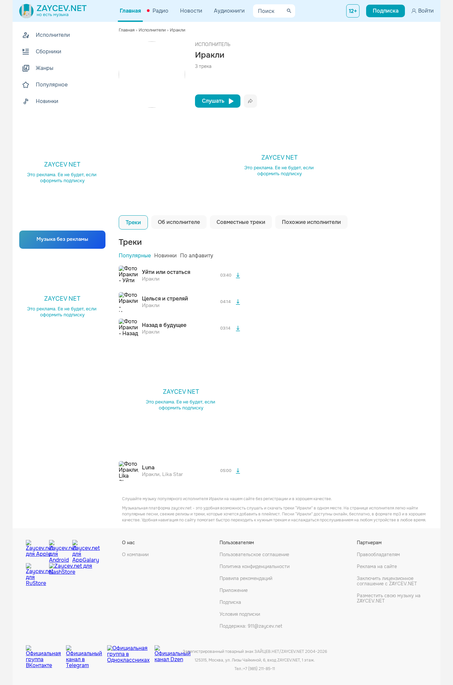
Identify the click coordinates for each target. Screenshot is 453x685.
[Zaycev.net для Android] (59, 550)
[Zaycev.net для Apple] (36, 550)
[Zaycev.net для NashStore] (70, 575)
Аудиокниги (229, 10)
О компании (135, 554)
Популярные (135, 255)
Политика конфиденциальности (255, 566)
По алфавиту (196, 255)
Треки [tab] (133, 222)
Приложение (234, 590)
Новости (191, 10)
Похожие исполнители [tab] (311, 222)
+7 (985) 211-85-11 (259, 668)
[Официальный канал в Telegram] (86, 652)
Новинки (165, 255)
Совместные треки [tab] (241, 222)
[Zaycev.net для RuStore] (36, 575)
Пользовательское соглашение (254, 554)
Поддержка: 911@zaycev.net (251, 626)
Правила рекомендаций (246, 578)
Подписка (230, 602)
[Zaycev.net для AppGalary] (82, 550)
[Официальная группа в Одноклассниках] (131, 652)
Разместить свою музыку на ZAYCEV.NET (389, 598)
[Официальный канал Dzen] (173, 652)
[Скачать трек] (237, 275)
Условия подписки (240, 614)
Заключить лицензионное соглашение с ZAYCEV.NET (387, 581)
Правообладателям (378, 554)
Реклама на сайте (377, 566)
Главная (130, 10)
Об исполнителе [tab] (179, 222)
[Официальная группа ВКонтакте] (46, 652)
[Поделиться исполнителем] (250, 101)
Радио (160, 10)
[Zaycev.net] (53, 11)
